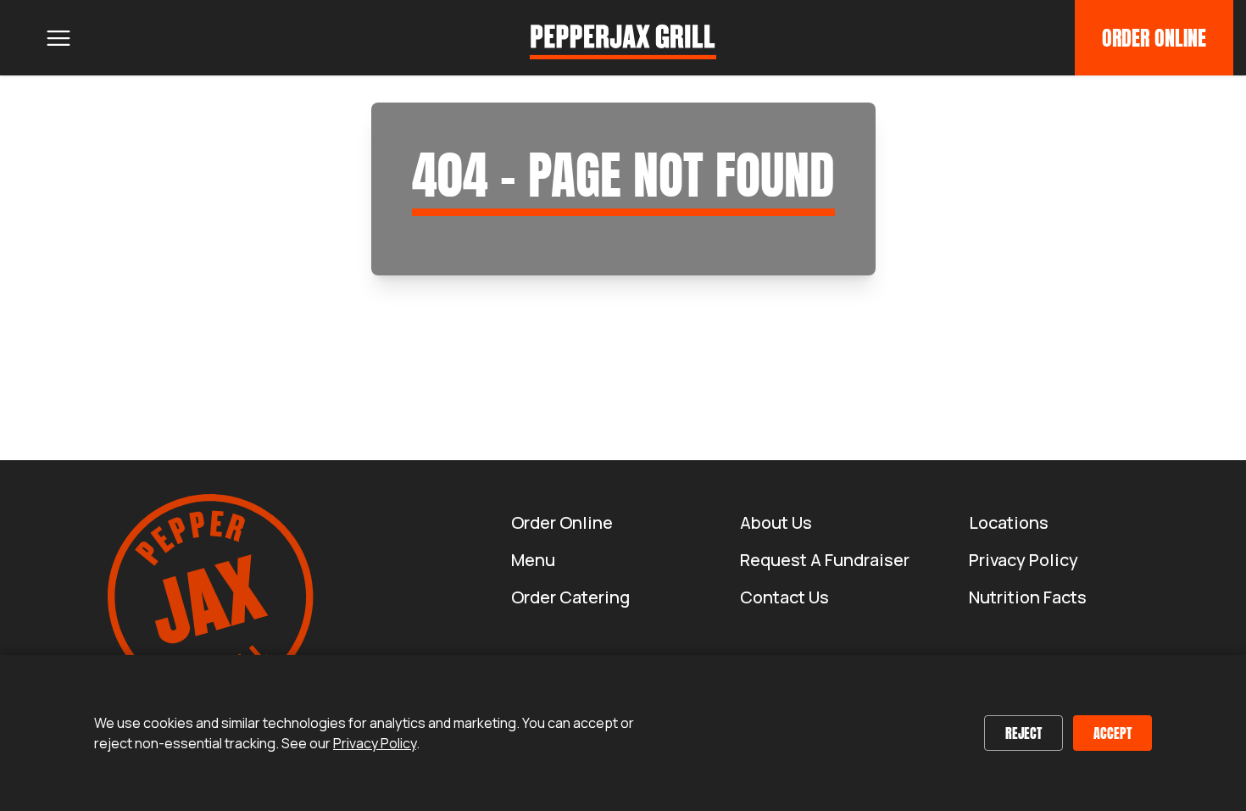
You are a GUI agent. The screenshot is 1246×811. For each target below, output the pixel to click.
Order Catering (570, 597)
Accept (1112, 733)
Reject (1023, 733)
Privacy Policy (1023, 559)
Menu (533, 559)
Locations (1009, 522)
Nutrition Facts (1028, 597)
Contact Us (784, 597)
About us (776, 522)
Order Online (1154, 38)
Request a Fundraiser (824, 559)
